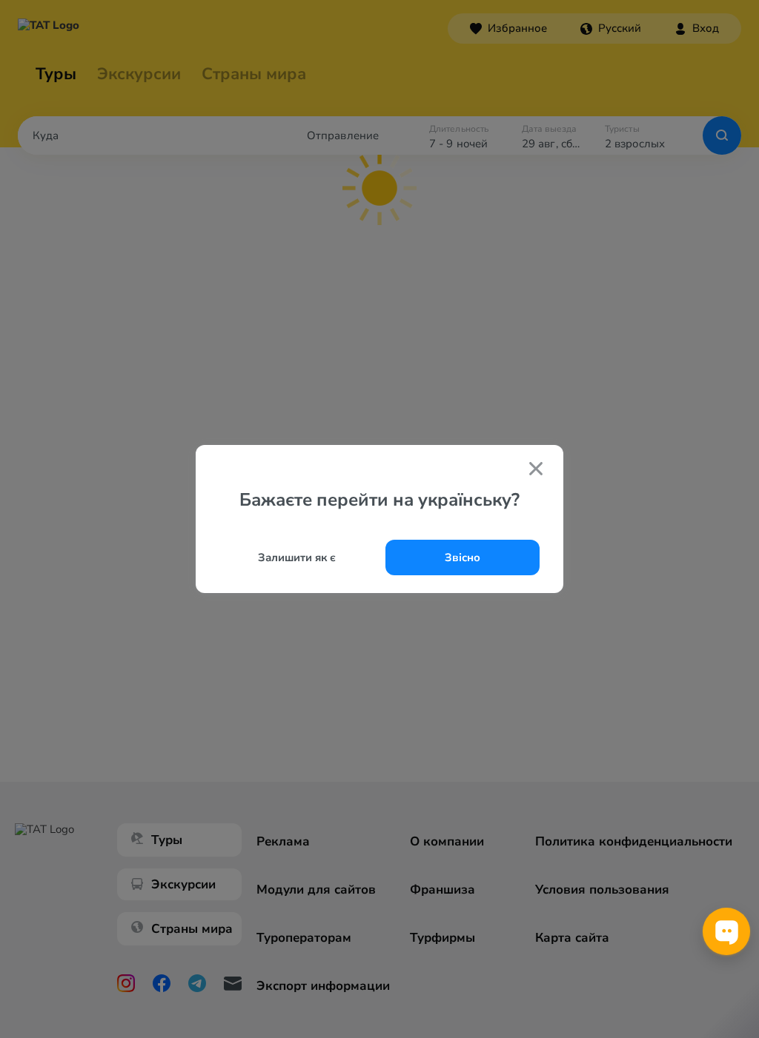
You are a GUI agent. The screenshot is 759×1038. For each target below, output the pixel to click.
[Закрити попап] (536, 470)
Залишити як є (297, 557)
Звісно (462, 557)
